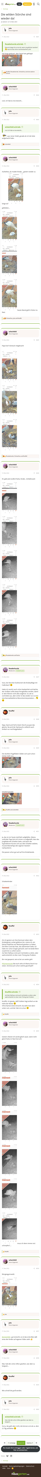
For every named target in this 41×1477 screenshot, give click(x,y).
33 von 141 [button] (21, 1443)
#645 (37, 340)
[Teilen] (34, 37)
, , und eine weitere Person (20, 72)
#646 (37, 473)
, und (14, 318)
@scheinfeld (6, 1337)
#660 (37, 1409)
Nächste (29, 1443)
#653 (37, 934)
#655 (37, 1031)
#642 (37, 95)
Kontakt (4, 1466)
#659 (37, 1385)
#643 (37, 119)
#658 (37, 1358)
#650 (37, 786)
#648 (37, 719)
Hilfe (3, 1468)
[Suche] (38, 4)
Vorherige (12, 1443)
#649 (37, 748)
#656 (37, 1268)
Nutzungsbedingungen (16, 1466)
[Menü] (2, 4)
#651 (37, 831)
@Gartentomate (7, 964)
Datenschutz (30, 1466)
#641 (37, 37)
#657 (37, 1331)
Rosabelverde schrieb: (14, 44)
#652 (37, 876)
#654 (37, 984)
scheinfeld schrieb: (13, 127)
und (13, 655)
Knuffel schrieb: (11, 992)
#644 (37, 166)
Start (8, 1468)
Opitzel (5, 22)
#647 (37, 677)
